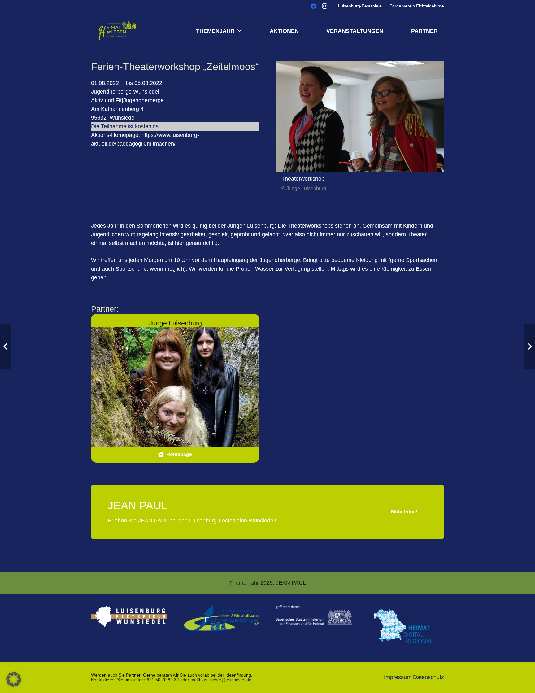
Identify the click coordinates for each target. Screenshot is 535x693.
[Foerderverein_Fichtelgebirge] (221, 618)
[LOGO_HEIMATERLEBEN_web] (117, 31)
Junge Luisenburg (175, 323)
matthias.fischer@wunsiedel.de (220, 679)
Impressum (397, 677)
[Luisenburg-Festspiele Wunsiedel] (129, 616)
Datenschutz (428, 677)
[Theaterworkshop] (360, 116)
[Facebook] (313, 6)
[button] (239, 31)
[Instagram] (324, 6)
